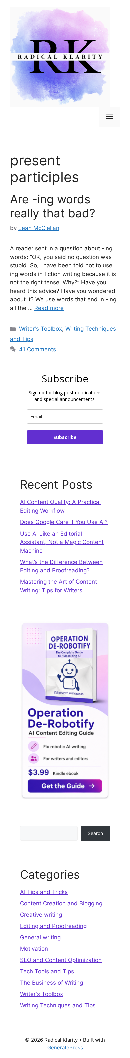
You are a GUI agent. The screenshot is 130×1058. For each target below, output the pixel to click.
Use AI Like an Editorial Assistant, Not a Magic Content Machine (62, 542)
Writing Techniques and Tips (58, 1005)
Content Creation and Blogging (61, 903)
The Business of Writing (51, 982)
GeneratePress (65, 1047)
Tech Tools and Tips (47, 971)
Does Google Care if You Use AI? (64, 522)
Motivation (34, 948)
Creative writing (41, 914)
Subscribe (65, 437)
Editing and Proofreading (53, 926)
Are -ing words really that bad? (52, 206)
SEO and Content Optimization (61, 960)
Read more (49, 308)
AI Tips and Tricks (44, 892)
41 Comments (37, 349)
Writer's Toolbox (40, 328)
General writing (40, 937)
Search (95, 833)
